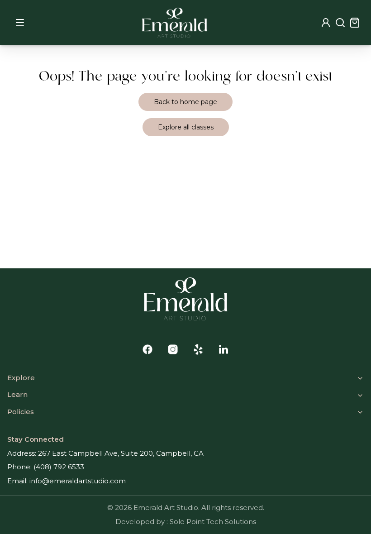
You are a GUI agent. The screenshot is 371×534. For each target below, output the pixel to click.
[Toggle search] (340, 22)
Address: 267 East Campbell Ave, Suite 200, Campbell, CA (105, 453)
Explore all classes (186, 127)
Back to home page (185, 102)
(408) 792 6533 (58, 466)
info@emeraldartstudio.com (77, 481)
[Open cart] (354, 22)
